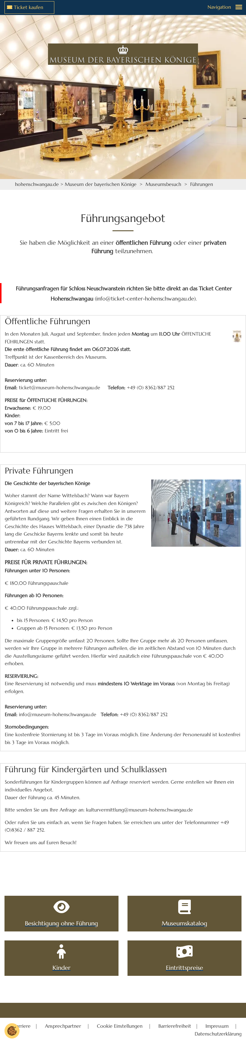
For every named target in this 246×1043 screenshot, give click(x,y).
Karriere (22, 1026)
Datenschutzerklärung (218, 1034)
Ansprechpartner (63, 1026)
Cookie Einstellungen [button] (120, 1026)
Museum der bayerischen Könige (100, 184)
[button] (12, 1030)
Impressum (218, 1026)
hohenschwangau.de (37, 184)
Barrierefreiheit (174, 1026)
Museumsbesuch (163, 184)
